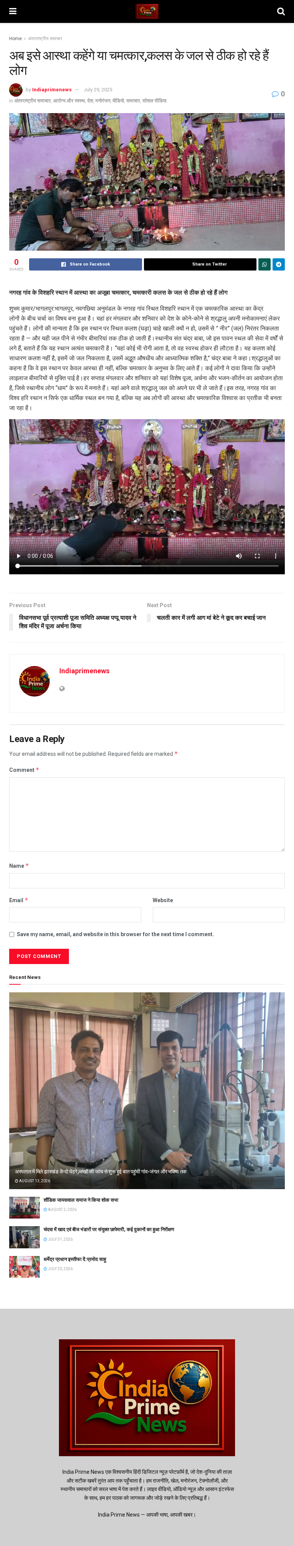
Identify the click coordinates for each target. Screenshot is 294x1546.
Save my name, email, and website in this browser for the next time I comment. (115, 934)
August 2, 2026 (62, 1209)
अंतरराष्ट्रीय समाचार (45, 38)
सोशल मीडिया (154, 101)
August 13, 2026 (34, 1181)
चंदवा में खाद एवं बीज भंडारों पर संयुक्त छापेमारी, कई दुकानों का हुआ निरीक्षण (109, 1229)
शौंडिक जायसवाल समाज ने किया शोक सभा (81, 1200)
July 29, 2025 (98, 89)
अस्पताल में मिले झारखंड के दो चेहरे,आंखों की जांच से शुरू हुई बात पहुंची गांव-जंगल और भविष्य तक (100, 1171)
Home (15, 38)
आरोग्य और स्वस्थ (69, 101)
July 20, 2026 (60, 1269)
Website (163, 900)
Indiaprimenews (52, 89)
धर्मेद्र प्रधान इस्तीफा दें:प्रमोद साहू (75, 1259)
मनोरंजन (102, 101)
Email (18, 900)
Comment (24, 769)
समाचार (133, 101)
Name (19, 865)
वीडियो (118, 101)
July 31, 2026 (60, 1239)
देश (90, 101)
